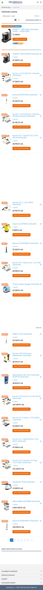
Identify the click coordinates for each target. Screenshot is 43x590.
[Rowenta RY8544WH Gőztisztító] (7, 525)
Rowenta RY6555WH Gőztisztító (25, 243)
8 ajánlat (15, 98)
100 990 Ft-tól (18, 527)
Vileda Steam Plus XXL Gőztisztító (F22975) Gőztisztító (25, 376)
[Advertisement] (21, 176)
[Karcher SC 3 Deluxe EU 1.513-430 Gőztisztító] (7, 267)
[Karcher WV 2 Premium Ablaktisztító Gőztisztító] (7, 357)
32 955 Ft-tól (17, 211)
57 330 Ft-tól (17, 82)
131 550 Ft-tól (18, 469)
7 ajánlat (15, 227)
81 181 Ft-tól (17, 122)
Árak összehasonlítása (21, 64)
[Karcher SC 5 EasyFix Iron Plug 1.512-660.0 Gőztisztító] (7, 464)
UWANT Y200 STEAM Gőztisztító (25, 54)
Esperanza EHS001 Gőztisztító (24, 224)
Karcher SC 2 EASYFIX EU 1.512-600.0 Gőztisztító (25, 440)
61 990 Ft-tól (17, 60)
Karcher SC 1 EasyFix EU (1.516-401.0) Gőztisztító (25, 137)
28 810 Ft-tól (17, 383)
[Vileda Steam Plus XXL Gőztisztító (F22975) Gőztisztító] (7, 379)
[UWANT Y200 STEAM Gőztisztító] (7, 58)
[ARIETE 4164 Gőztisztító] (7, 338)
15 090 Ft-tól (17, 488)
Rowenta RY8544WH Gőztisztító (25, 521)
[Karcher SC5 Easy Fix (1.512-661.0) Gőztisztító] (7, 400)
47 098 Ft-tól (17, 447)
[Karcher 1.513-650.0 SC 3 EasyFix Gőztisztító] (7, 77)
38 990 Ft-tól (17, 144)
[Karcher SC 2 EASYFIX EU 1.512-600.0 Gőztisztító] (7, 443)
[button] (40, 2)
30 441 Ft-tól (17, 362)
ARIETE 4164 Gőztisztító (22, 334)
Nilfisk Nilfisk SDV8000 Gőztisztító (26, 501)
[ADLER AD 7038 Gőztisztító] (7, 486)
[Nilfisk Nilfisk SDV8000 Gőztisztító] (7, 505)
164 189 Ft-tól (18, 405)
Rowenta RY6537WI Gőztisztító (25, 95)
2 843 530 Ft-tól (18, 508)
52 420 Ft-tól (17, 290)
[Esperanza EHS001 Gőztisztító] (7, 228)
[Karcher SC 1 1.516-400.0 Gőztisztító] (7, 206)
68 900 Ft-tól (17, 271)
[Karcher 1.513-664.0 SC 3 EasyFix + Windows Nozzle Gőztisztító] (7, 118)
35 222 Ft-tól (17, 101)
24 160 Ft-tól (17, 340)
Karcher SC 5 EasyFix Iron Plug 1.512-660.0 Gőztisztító (24, 462)
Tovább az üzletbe (20, 39)
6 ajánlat (15, 119)
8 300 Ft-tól (17, 230)
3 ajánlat (15, 268)
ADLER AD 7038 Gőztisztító (23, 482)
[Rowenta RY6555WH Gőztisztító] (7, 247)
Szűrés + (37, 16)
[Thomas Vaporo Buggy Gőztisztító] (7, 288)
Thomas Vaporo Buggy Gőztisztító (25, 284)
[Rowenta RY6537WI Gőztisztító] (7, 99)
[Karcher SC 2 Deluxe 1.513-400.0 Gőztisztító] (7, 422)
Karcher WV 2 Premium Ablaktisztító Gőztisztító (22, 354)
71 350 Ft (16, 35)
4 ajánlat (15, 465)
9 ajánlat (15, 57)
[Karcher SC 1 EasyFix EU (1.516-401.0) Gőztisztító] (7, 139)
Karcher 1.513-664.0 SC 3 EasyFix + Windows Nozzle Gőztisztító (26, 115)
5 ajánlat (15, 358)
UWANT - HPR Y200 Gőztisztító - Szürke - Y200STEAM (25, 30)
